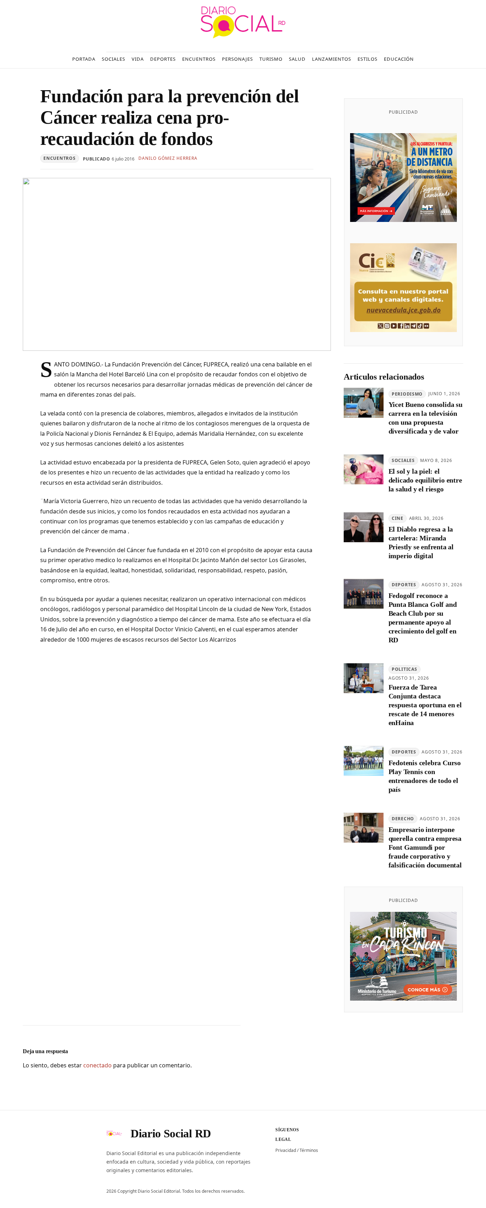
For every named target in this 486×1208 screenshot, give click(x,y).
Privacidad (285, 1150)
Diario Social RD (171, 1133)
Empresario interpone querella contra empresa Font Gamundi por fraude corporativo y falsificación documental (425, 847)
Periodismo (407, 394)
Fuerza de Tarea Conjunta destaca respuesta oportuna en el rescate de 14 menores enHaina (425, 705)
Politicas (404, 669)
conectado (97, 1065)
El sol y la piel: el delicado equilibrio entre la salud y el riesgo (425, 480)
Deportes (404, 585)
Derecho (403, 819)
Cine (397, 518)
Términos (309, 1150)
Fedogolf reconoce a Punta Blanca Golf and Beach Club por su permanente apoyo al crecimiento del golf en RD (423, 618)
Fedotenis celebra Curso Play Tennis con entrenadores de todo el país (425, 776)
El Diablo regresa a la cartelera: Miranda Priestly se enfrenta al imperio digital (421, 542)
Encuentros (59, 158)
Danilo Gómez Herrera (167, 158)
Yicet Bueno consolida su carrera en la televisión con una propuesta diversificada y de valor (426, 418)
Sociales (403, 461)
